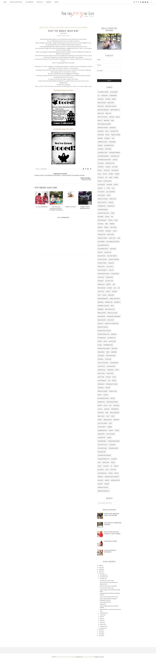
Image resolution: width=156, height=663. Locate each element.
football (101, 224)
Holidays (111, 263)
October (102, 578)
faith (108, 188)
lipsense (114, 291)
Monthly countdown (111, 323)
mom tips (100, 323)
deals (99, 174)
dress (110, 177)
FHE (76, 27)
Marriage (100, 302)
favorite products (103, 213)
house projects (102, 270)
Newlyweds (101, 352)
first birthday (102, 220)
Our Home (108, 359)
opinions (100, 359)
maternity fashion (103, 305)
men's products (110, 309)
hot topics (110, 266)
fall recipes (101, 195)
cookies (107, 167)
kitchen (109, 288)
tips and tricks (102, 448)
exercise (100, 188)
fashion (110, 202)
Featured (100, 216)
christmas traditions (104, 159)
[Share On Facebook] (85, 169)
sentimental (115, 409)
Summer (109, 427)
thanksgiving (102, 441)
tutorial (106, 466)
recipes (113, 398)
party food (101, 373)
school (100, 409)
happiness (113, 248)
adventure (104, 95)
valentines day (102, 473)
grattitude (110, 234)
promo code (113, 391)
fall (113, 188)
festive (107, 216)
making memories (103, 298)
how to (111, 270)
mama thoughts (115, 298)
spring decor (108, 419)
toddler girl (102, 451)
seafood (106, 409)
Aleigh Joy (40, 2)
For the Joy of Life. (61, 657)
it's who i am (109, 281)
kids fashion (101, 288)
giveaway (108, 231)
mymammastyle (108, 345)
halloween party (103, 248)
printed (108, 387)
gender (106, 227)
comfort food (109, 163)
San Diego (116, 405)
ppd (109, 380)
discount (101, 177)
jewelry (108, 284)
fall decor (101, 191)
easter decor (107, 181)
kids (114, 284)
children (100, 149)
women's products (103, 491)
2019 (100, 567)
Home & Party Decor (16, 2)
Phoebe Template (71, 657)
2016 (100, 573)
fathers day (110, 206)
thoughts (112, 444)
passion (108, 377)
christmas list (114, 156)
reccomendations (103, 398)
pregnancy (101, 384)
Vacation (113, 469)
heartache (108, 252)
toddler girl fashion (104, 455)
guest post (112, 238)
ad (98, 95)
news (107, 352)
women (107, 484)
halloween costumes (112, 241)
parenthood (101, 370)
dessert (111, 174)
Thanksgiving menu (113, 441)
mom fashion (102, 320)
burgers (100, 138)
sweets (117, 430)
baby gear (111, 102)
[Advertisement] (63, 271)
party (117, 370)
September (103, 613)
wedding (100, 476)
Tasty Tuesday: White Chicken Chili (109, 597)
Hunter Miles (115, 273)
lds (115, 288)
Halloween (83, 27)
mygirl (100, 345)
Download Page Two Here (63, 129)
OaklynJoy (101, 355)
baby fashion (102, 102)
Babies (114, 99)
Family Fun (69, 27)
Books (107, 134)
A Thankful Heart (103, 92)
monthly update (103, 327)
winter (107, 480)
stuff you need (102, 423)
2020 (100, 565)
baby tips (108, 113)
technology (101, 437)
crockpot (107, 170)
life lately (101, 291)
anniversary (113, 95)
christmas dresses (114, 152)
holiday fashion (114, 259)
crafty (42, 27)
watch (116, 473)
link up (108, 291)
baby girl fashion (110, 106)
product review (102, 391)
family (108, 195)
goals (115, 231)
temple (109, 437)
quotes (106, 395)
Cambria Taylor (102, 142)
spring (100, 419)
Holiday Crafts (112, 256)
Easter (100, 181)
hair (119, 238)
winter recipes (115, 480)
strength (116, 419)
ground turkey (102, 238)
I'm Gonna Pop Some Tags (107, 588)
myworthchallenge (104, 348)
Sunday (111, 430)
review (100, 405)
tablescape (101, 434)
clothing (101, 163)
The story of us (102, 444)
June (101, 618)
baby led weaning (103, 110)
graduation (101, 234)
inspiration (109, 277)
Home (5, 2)
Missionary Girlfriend (113, 316)
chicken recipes (109, 145)
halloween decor (103, 245)
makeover (111, 295)
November (103, 577)
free (106, 224)
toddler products (103, 459)
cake (113, 138)
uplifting (101, 469)
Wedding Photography (112, 476)
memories (100, 309)
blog (106, 131)
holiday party (102, 263)
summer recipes (102, 430)
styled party (101, 427)
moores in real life (103, 334)
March (102, 624)
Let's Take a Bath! (110, 541)
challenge (112, 142)
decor (105, 174)
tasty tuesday (110, 434)
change (100, 145)
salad (105, 405)
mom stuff (111, 320)
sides (106, 412)
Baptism (111, 117)
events (116, 184)
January (102, 628)
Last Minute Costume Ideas (107, 580)
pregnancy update (111, 384)
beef (112, 120)
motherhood (102, 338)
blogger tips (114, 131)
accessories (113, 92)
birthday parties (103, 127)
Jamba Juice (101, 284)
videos (111, 473)
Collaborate (29, 2)
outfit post (101, 366)
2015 (100, 630)
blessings (101, 131)
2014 (100, 632)
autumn (107, 99)
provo (100, 395)
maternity (117, 302)
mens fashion (102, 313)
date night (115, 170)
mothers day (111, 338)
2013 (100, 633)
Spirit (113, 416)
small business (114, 412)
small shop (101, 416)
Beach (118, 117)
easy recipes (101, 184)
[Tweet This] (83, 169)
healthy (100, 252)
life (119, 288)
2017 (100, 571)
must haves (112, 341)
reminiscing (101, 402)
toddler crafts (113, 448)
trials (99, 466)
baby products (115, 110)
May (101, 620)
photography (102, 380)
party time (101, 377)
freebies (112, 224)
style (110, 423)
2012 (100, 635)
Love (99, 295)
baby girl (101, 106)
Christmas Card (102, 152)
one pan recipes (110, 355)
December (103, 575)
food (116, 220)
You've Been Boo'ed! (105, 602)
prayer (114, 380)
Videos (56, 2)
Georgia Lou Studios (88, 657)
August (102, 615)
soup (107, 416)
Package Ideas (111, 366)
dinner (117, 174)
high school (102, 256)
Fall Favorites (110, 191)
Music (105, 341)
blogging (101, 134)
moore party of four (104, 330)
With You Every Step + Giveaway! (108, 586)
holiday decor (102, 259)
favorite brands (103, 209)
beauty (100, 120)
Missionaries (101, 316)
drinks (116, 177)
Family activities (56, 27)
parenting (110, 370)
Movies (100, 341)
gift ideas (101, 231)
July (101, 616)
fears (112, 213)
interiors (100, 281)
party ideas (110, 373)
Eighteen (109, 184)
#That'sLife (103, 604)
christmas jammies (103, 156)
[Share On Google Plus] (88, 169)
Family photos (102, 202)
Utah (106, 469)
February (102, 626)
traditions (106, 462)
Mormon (113, 334)
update (116, 466)
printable (101, 387)
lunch (104, 295)
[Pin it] (90, 169)
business (107, 138)
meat (112, 305)
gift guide (113, 227)
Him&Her (48, 2)
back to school (103, 117)
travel (113, 462)
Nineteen (114, 352)
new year (114, 348)
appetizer (101, 99)
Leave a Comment (41, 169)
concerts (101, 167)
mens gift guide (112, 313)
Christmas (108, 149)
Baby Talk (101, 113)
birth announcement (104, 124)
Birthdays (113, 127)
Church (115, 159)
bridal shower (115, 134)
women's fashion (103, 487)
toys (99, 462)
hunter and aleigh (103, 273)
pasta (114, 377)
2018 (100, 569)
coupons (114, 167)
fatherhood (101, 206)
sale (110, 405)
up (111, 466)
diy (47, 27)
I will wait (101, 277)
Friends (100, 227)
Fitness (110, 220)
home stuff (101, 266)
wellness (100, 480)
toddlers (114, 459)
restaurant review (112, 402)
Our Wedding (114, 362)
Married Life (108, 302)
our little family (103, 362)
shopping (101, 412)
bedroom (106, 120)
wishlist (100, 484)
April (101, 622)
